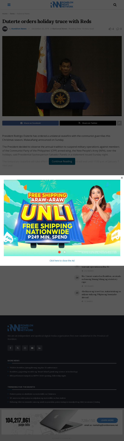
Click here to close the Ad (62, 260)
